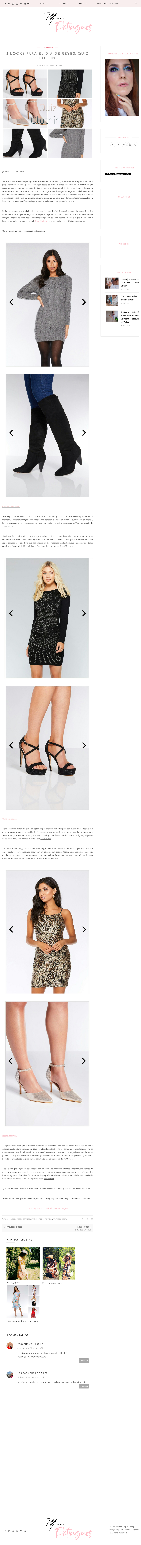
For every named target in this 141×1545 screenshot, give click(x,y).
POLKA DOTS (13, 1283)
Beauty (44, 4)
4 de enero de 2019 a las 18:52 (30, 1348)
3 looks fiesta (47, 47)
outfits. (26, 1219)
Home (27, 4)
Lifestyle (63, 4)
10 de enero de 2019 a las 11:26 (30, 1377)
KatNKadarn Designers (129, 1529)
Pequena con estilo (30, 1344)
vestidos (48, 1219)
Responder (84, 1361)
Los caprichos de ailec (32, 1373)
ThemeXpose (132, 1526)
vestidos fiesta (60, 1219)
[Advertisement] (52, 1461)
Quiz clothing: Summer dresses (22, 1321)
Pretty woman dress (52, 1283)
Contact (82, 4)
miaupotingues (42, 66)
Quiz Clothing (37, 1219)
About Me (102, 4)
